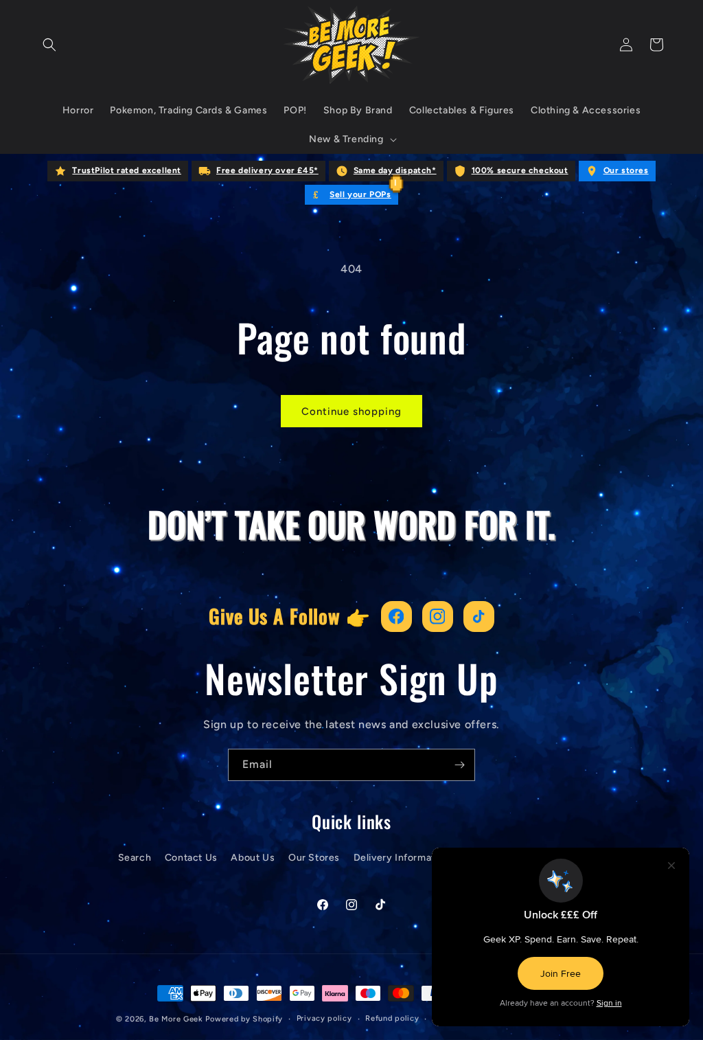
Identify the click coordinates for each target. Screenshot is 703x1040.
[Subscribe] (459, 765)
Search (135, 857)
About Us (253, 857)
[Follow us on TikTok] (478, 616)
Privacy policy (324, 1018)
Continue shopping (351, 411)
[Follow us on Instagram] (437, 616)
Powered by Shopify (244, 1019)
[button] (49, 45)
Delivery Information (402, 857)
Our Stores (314, 857)
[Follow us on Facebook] (396, 616)
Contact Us (191, 857)
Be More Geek (176, 1019)
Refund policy (392, 1018)
